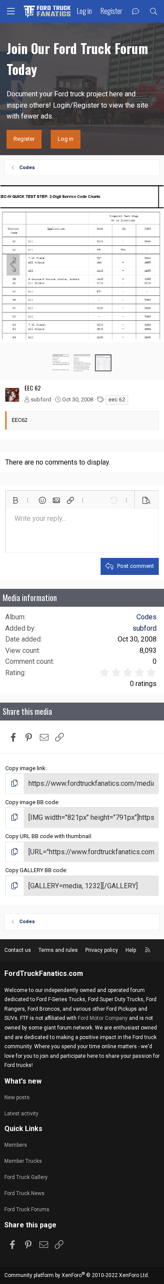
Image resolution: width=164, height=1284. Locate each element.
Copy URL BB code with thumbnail (48, 836)
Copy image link (25, 768)
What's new (23, 1081)
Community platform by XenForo (76, 1275)
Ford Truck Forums (26, 1209)
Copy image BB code (31, 802)
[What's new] (136, 11)
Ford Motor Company (103, 1018)
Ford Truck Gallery (26, 1177)
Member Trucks (23, 1161)
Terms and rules (58, 950)
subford (41, 399)
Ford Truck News (24, 1193)
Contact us (17, 950)
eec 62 (116, 400)
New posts (17, 1097)
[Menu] (11, 11)
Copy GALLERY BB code (35, 870)
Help (131, 950)
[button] (15, 500)
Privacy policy (101, 950)
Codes (146, 617)
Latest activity (21, 1114)
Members (15, 1145)
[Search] (153, 11)
